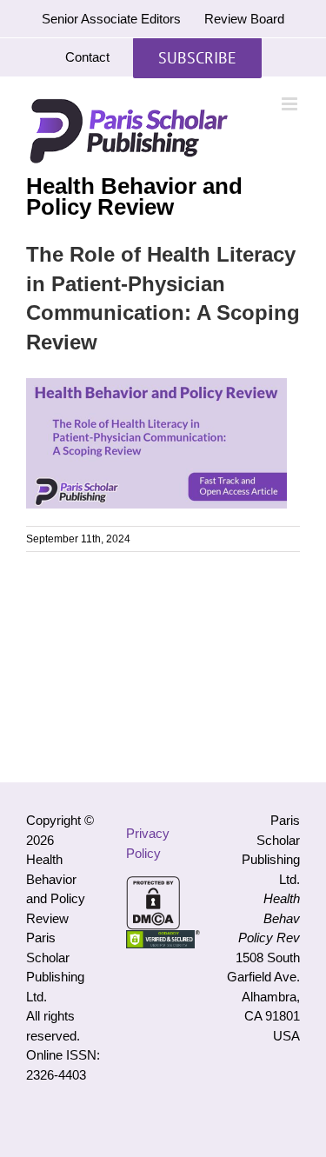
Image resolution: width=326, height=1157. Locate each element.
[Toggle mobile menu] (291, 104)
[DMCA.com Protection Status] (153, 885)
